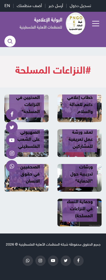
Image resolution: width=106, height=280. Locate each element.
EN (7, 6)
